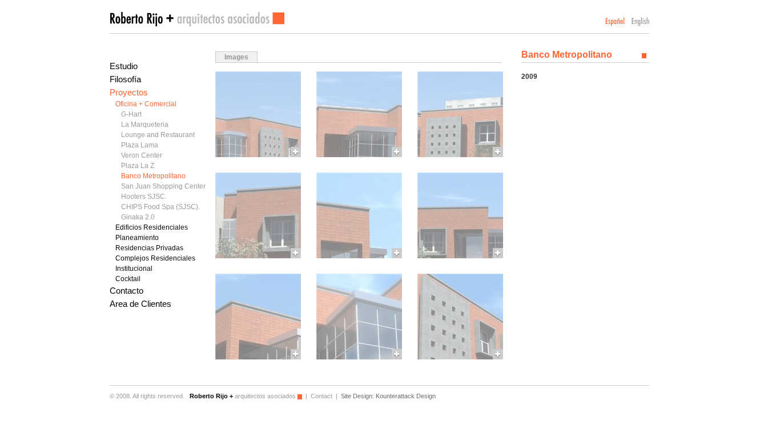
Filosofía (125, 79)
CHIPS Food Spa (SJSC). (160, 207)
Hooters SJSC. (144, 197)
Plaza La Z (137, 166)
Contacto (126, 290)
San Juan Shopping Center (163, 186)
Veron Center (141, 155)
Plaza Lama (139, 145)
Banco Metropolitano (153, 176)
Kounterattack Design (406, 396)
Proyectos (129, 92)
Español (615, 21)
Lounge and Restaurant (158, 135)
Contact (321, 396)
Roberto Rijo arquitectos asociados (197, 19)
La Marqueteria (144, 125)
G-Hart (131, 114)
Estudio (124, 66)
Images (236, 57)
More (258, 114)
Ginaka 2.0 (138, 217)
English (640, 21)
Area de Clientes (140, 304)
